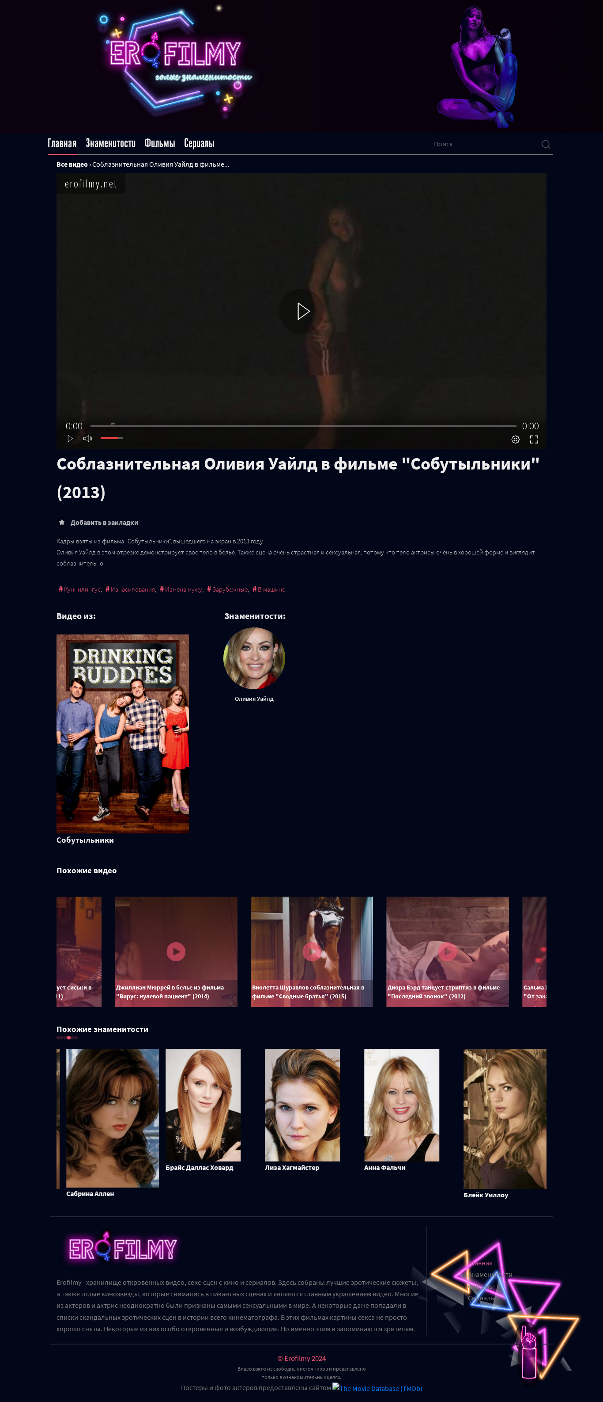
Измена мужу (183, 589)
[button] (58, 1037)
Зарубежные (230, 589)
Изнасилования (133, 589)
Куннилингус (82, 589)
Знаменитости (111, 143)
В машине (271, 589)
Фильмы (159, 143)
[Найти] (546, 144)
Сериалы (199, 143)
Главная (62, 143)
